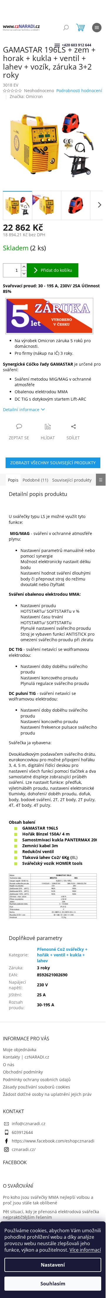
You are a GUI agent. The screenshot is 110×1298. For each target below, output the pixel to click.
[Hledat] (66, 27)
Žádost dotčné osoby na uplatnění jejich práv (47, 1094)
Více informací (85, 1250)
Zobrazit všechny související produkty (53, 462)
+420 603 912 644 (62, 45)
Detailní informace (21, 409)
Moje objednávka (19, 1049)
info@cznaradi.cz (28, 1123)
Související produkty (72, 480)
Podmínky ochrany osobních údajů (37, 1079)
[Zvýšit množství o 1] (24, 267)
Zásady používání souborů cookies (36, 1087)
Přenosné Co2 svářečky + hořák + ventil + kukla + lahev (62, 954)
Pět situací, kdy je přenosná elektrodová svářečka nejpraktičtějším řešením (51, 1214)
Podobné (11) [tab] (35, 480)
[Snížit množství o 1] (24, 273)
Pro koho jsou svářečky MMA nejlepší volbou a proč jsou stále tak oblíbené (48, 1200)
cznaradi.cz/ (23, 1149)
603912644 (22, 1132)
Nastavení (53, 1265)
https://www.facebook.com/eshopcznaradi (53, 1141)
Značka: (26, 96)
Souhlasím (52, 1283)
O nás (8, 1064)
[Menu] (97, 27)
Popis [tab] (13, 480)
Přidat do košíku (56, 270)
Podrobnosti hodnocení (79, 90)
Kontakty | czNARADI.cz (26, 1057)
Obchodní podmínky (23, 1072)
